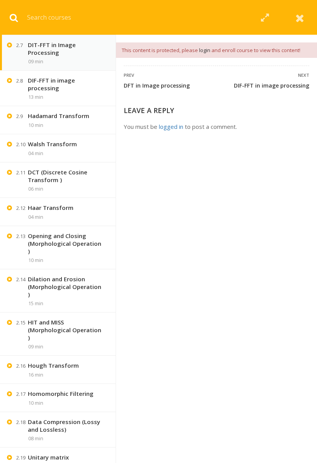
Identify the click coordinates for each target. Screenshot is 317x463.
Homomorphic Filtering (61, 393)
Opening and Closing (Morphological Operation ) (64, 243)
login (204, 50)
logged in (171, 126)
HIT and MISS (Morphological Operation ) (64, 329)
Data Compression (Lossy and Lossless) (64, 425)
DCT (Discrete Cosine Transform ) (57, 176)
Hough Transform (53, 365)
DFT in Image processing (157, 85)
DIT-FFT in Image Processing (52, 48)
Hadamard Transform (58, 116)
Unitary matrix (48, 457)
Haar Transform (50, 207)
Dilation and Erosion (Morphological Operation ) (64, 286)
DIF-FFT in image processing (271, 85)
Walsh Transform (52, 144)
